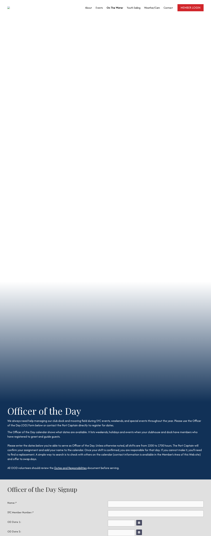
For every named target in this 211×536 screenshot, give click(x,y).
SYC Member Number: (20, 512)
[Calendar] (139, 522)
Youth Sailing (133, 8)
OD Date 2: (14, 531)
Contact (168, 8)
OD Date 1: (14, 522)
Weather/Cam (152, 8)
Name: (12, 503)
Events (99, 8)
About (88, 8)
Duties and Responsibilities (70, 468)
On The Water (115, 8)
